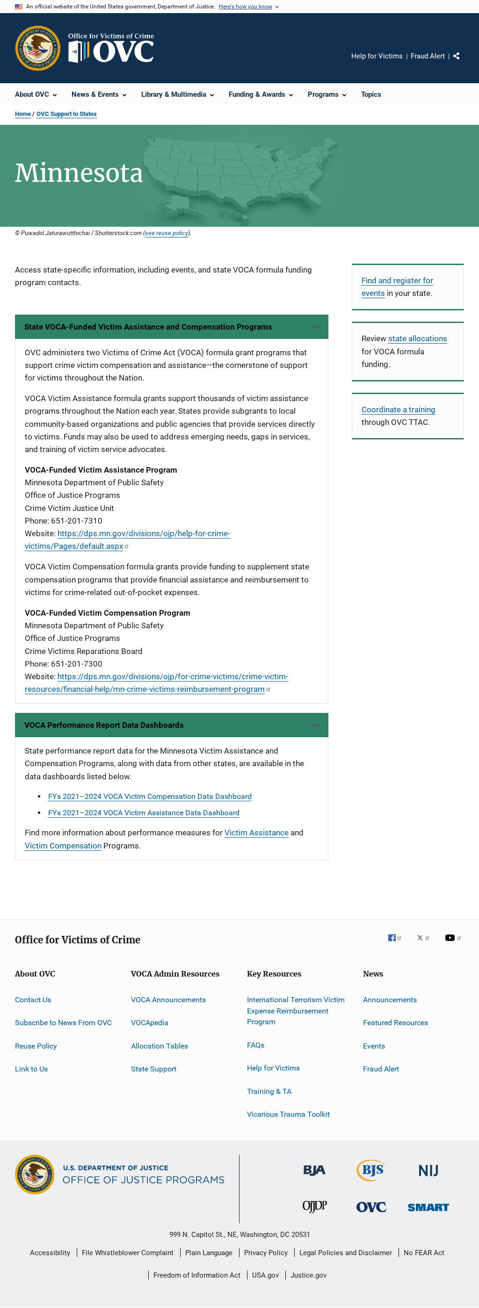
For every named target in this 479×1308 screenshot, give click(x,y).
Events (374, 1045)
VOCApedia (149, 1022)
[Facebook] (398, 944)
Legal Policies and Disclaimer (345, 1253)
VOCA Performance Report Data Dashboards (104, 725)
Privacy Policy (266, 1253)
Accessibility (50, 1253)
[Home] (115, 48)
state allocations (417, 338)
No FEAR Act (424, 1253)
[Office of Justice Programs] (38, 48)
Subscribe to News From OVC (63, 1022)
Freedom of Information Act (196, 1275)
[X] (426, 944)
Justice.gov (308, 1275)
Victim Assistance (257, 832)
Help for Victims (377, 56)
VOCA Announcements (168, 999)
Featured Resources (395, 1022)
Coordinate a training (398, 409)
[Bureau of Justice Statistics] (371, 1183)
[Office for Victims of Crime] (371, 1214)
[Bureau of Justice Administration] (315, 1178)
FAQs (255, 1045)
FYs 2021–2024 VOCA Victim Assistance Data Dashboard (144, 812)
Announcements (390, 999)
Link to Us (31, 1068)
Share (464, 62)
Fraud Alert (428, 56)
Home (23, 113)
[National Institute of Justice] (428, 1178)
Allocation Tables (159, 1045)
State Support (153, 1068)
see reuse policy (166, 233)
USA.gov (265, 1275)
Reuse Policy (36, 1045)
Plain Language (208, 1253)
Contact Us (33, 999)
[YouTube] (454, 944)
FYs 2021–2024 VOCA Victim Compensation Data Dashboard (150, 796)
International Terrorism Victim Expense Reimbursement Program (296, 1011)
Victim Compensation (63, 845)
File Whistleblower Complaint (128, 1253)
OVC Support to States (66, 113)
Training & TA (269, 1090)
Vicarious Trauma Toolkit (288, 1114)
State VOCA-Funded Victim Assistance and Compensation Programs (148, 326)
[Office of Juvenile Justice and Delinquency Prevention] (315, 1215)
